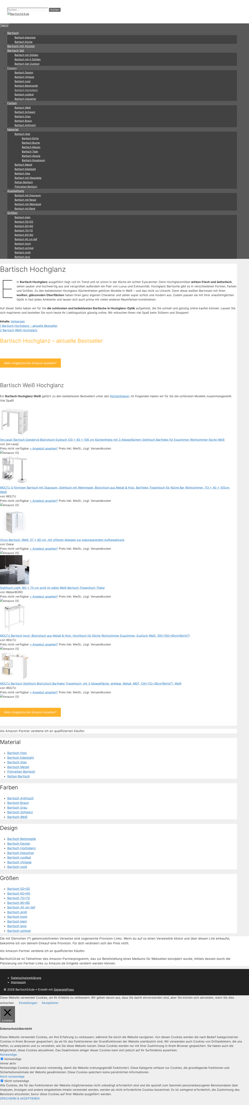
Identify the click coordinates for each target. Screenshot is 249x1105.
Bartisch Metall (23, 164)
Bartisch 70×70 (24, 230)
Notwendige (13, 1059)
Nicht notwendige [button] (12, 1076)
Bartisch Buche (31, 142)
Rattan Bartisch (24, 182)
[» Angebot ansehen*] (14, 435)
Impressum (18, 982)
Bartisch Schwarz (25, 112)
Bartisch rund (22, 81)
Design (12, 68)
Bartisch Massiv (31, 147)
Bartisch (13, 33)
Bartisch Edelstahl (25, 169)
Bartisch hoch (23, 243)
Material (12, 129)
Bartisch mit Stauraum (28, 195)
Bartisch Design (24, 72)
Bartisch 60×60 (24, 226)
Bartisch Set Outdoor (27, 63)
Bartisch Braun (23, 120)
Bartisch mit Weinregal (28, 204)
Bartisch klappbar (25, 37)
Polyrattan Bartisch (26, 186)
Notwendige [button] (8, 1054)
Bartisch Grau (23, 116)
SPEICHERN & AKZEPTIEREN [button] (20, 1098)
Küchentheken (119, 396)
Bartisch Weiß (23, 107)
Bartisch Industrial (25, 98)
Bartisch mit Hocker (21, 46)
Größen (12, 213)
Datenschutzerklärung (26, 978)
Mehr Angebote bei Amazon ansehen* (30, 363)
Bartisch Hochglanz (26, 90)
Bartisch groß (23, 252)
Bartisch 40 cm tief (26, 239)
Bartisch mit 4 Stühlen (28, 59)
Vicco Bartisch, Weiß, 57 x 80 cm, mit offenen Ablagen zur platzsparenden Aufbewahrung (62, 540)
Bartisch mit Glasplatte (28, 177)
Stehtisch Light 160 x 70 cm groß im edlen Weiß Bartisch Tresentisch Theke (52, 588)
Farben (12, 103)
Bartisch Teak (30, 151)
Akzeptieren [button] (50, 1003)
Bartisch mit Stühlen (26, 54)
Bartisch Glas (22, 173)
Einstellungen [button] (28, 1003)
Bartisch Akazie (31, 155)
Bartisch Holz (22, 133)
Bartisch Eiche (30, 138)
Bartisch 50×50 (24, 221)
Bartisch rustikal (24, 94)
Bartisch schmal (24, 248)
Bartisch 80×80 (24, 234)
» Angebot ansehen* (44, 448)
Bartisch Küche (23, 41)
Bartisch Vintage (24, 76)
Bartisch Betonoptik (26, 85)
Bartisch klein (22, 217)
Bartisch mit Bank (25, 208)
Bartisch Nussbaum (33, 160)
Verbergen (18, 321)
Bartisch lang (22, 256)
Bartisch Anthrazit (25, 125)
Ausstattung (15, 191)
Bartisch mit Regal (25, 199)
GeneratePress (64, 989)
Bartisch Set (15, 50)
